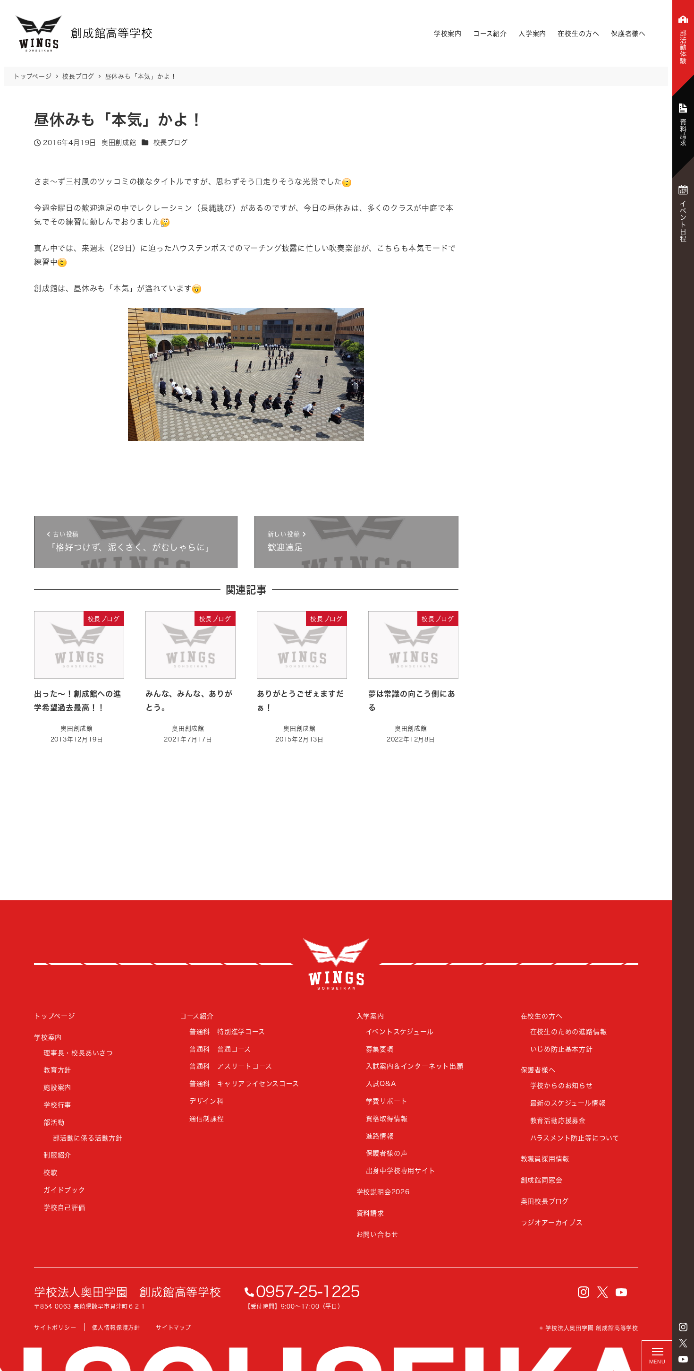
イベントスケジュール (400, 1031)
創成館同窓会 (542, 1180)
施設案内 (57, 1087)
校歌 (50, 1172)
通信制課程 (206, 1118)
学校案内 (448, 33)
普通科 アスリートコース (230, 1066)
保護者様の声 (387, 1153)
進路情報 (380, 1136)
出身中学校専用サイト (401, 1170)
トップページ (54, 1016)
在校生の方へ (579, 33)
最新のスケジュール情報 (568, 1103)
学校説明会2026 (383, 1192)
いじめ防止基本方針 (561, 1049)
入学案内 (532, 33)
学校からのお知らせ (561, 1085)
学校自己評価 (64, 1207)
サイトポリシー (55, 1327)
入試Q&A (381, 1083)
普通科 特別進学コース (227, 1031)
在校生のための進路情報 (568, 1031)
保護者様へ (628, 33)
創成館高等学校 (336, 964)
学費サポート (387, 1101)
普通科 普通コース (220, 1049)
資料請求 (370, 1213)
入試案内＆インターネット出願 (415, 1066)
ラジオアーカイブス (552, 1222)
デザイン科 (206, 1101)
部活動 (53, 1122)
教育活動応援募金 (558, 1120)
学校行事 (57, 1105)
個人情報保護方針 (116, 1327)
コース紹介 (490, 33)
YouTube (683, 1359)
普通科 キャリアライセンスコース (244, 1083)
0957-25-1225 (308, 1291)
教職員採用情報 (545, 1159)
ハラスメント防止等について (574, 1138)
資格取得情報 (387, 1118)
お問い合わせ (377, 1234)
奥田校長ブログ (545, 1201)
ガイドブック (64, 1190)
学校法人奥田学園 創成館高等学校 (127, 1292)
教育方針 (57, 1070)
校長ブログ (170, 142)
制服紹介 (57, 1155)
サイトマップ (173, 1327)
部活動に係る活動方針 (88, 1138)
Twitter (683, 1343)
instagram (683, 1327)
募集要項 (380, 1049)
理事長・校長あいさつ (78, 1053)
